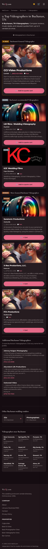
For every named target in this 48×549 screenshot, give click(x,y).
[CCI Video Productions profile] (24, 56)
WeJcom (6, 4)
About (4, 505)
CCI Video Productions (18, 70)
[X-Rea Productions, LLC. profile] (24, 253)
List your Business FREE (10, 508)
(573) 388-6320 (11, 173)
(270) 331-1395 (11, 271)
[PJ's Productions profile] (24, 299)
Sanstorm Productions (14, 219)
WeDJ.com (5, 10)
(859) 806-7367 (11, 129)
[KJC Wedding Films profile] (24, 157)
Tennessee (14, 10)
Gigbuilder (6, 523)
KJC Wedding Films (13, 168)
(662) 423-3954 (17, 73)
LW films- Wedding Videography (20, 124)
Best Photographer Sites (11, 529)
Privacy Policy (7, 514)
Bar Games (6, 536)
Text (26, 73)
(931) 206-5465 (11, 224)
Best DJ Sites (6, 526)
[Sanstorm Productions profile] (24, 206)
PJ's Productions (11, 312)
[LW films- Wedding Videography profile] (24, 112)
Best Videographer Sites (10, 533)
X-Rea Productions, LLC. (15, 265)
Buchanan (23, 10)
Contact (5, 511)
